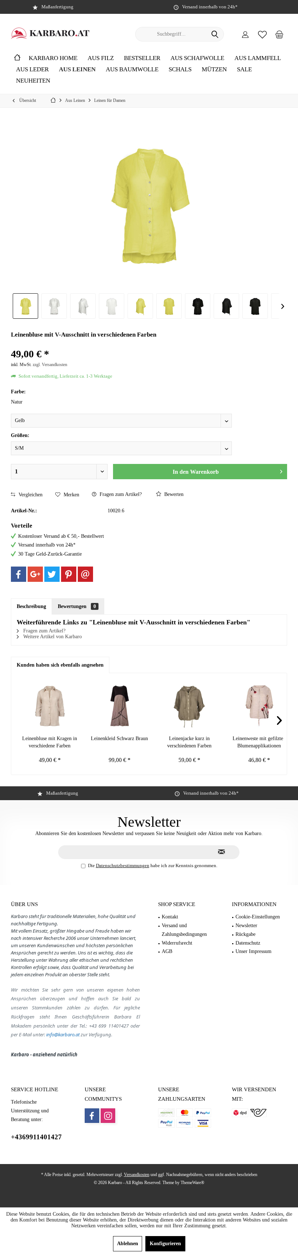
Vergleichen (30, 494)
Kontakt (170, 917)
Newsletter (246, 925)
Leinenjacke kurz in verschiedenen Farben (189, 742)
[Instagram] (108, 1115)
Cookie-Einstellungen (257, 917)
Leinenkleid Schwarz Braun (119, 738)
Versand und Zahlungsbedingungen (184, 930)
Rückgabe (245, 934)
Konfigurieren (165, 1243)
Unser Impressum (253, 951)
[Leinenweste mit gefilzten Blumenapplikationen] (259, 705)
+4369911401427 (36, 1137)
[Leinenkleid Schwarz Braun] (119, 705)
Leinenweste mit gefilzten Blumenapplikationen (259, 742)
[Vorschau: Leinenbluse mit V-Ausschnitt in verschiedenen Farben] (25, 306)
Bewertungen (77, 606)
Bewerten (173, 494)
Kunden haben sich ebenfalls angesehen (60, 665)
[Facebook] (18, 574)
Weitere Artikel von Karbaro (52, 636)
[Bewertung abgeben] (149, 344)
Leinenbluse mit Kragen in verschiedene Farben (49, 742)
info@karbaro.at (63, 1034)
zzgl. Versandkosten (50, 364)
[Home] (17, 58)
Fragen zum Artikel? (120, 494)
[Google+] (35, 574)
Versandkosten (136, 1174)
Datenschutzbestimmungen (122, 865)
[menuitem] (279, 34)
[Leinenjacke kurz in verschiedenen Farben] (189, 705)
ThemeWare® (192, 1182)
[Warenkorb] (279, 34)
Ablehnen (127, 1243)
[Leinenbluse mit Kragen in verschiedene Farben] (50, 705)
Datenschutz (247, 943)
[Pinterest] (68, 574)
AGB (167, 951)
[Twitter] (52, 574)
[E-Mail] (85, 574)
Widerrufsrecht (177, 943)
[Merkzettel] (262, 34)
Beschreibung (31, 606)
